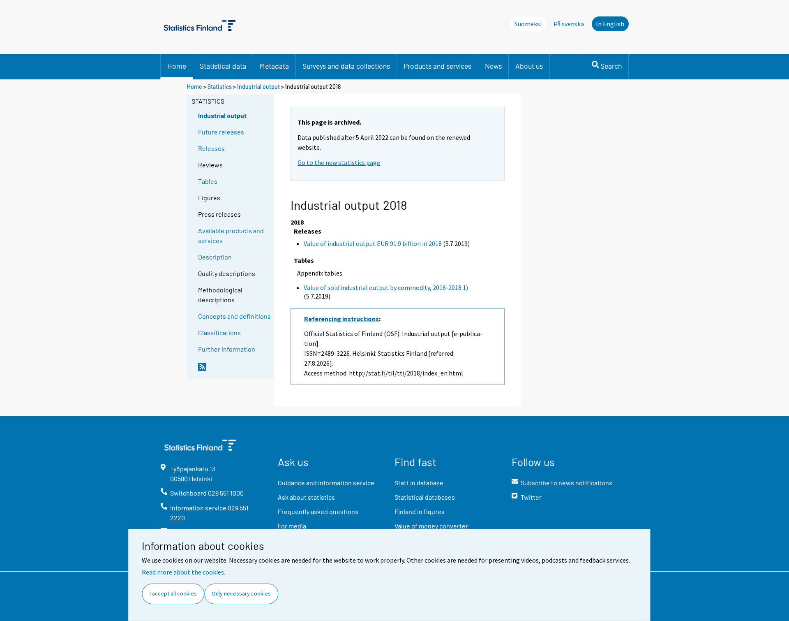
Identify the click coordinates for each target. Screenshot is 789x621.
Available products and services (231, 235)
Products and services (437, 65)
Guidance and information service (326, 483)
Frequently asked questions (318, 511)
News (493, 65)
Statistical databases (424, 497)
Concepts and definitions (234, 316)
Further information (226, 349)
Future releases (221, 132)
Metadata (274, 65)
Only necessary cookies (241, 593)
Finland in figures (419, 511)
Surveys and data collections (346, 65)
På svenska (569, 24)
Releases (211, 148)
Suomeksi (528, 24)
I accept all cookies (173, 593)
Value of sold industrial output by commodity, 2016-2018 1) (386, 287)
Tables (207, 181)
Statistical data (223, 65)
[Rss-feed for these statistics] (234, 370)
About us (529, 65)
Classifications (219, 332)
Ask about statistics (306, 497)
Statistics (220, 86)
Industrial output (258, 86)
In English (610, 24)
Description (215, 257)
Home (176, 65)
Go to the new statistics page (339, 162)
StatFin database (418, 483)
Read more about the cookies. (183, 572)
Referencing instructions (341, 319)
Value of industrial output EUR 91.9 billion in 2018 (373, 243)
